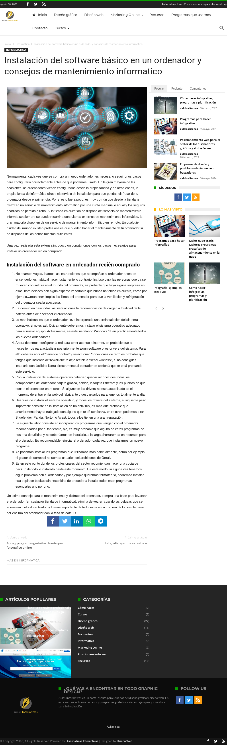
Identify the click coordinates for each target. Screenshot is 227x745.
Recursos (84, 661)
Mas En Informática (23, 560)
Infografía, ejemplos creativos (126, 540)
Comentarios (198, 88)
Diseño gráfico (88, 621)
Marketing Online (90, 647)
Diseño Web (124, 741)
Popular (159, 88)
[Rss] (43, 4)
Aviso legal (113, 726)
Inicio (7, 44)
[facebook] (53, 521)
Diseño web (86, 628)
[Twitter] (35, 4)
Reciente (176, 88)
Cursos (82, 614)
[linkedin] (77, 521)
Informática (22, 44)
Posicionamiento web (92, 654)
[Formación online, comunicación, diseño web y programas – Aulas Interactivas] (10, 16)
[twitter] (65, 521)
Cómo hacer (86, 608)
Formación (85, 634)
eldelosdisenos (189, 108)
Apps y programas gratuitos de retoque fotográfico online (35, 542)
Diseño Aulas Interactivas (82, 741)
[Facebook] (27, 4)
